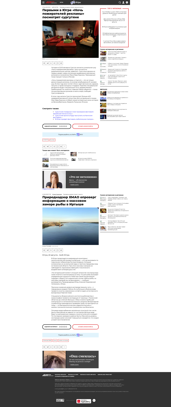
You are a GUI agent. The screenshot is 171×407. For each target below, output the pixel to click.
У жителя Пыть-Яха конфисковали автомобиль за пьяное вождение (114, 41)
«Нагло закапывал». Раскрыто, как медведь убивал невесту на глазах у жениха (118, 199)
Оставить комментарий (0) (85, 126)
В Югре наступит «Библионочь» (87, 152)
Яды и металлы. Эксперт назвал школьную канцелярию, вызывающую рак (116, 228)
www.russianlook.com (52, 59)
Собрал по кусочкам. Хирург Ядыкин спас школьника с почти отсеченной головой (118, 65)
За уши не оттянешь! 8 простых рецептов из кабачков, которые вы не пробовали (118, 210)
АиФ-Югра (55, 246)
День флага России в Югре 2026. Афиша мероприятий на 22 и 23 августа (114, 20)
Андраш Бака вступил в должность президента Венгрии (117, 110)
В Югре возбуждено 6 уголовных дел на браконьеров (114, 27)
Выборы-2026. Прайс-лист (105, 374)
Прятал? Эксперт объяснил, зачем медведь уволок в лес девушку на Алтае (117, 82)
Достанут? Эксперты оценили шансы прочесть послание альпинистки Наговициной (118, 216)
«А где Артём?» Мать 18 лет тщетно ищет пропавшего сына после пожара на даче (117, 77)
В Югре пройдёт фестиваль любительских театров (74, 119)
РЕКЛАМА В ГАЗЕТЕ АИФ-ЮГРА (88, 374)
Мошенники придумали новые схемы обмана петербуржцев (117, 92)
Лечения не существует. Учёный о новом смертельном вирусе (117, 58)
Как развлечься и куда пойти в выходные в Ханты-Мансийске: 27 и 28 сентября (59, 165)
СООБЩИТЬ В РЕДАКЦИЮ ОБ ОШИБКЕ (64, 376)
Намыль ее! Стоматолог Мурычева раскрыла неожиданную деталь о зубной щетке (117, 71)
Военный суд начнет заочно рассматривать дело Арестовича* (116, 116)
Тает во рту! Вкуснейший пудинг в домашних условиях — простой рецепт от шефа (117, 53)
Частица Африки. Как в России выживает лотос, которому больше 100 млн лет (117, 222)
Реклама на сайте (73, 374)
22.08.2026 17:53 (46, 194)
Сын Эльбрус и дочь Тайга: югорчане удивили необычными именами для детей (114, 13)
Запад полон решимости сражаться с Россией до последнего (117, 98)
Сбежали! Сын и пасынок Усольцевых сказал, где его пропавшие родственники (118, 205)
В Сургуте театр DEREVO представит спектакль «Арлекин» (87, 159)
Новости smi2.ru (48, 189)
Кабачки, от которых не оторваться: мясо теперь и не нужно (117, 104)
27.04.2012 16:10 (46, 7)
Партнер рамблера (70, 400)
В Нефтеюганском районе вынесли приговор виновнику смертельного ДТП (114, 35)
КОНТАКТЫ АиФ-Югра (60, 374)
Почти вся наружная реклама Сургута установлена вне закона (59, 159)
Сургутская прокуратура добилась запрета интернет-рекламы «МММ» (58, 154)
